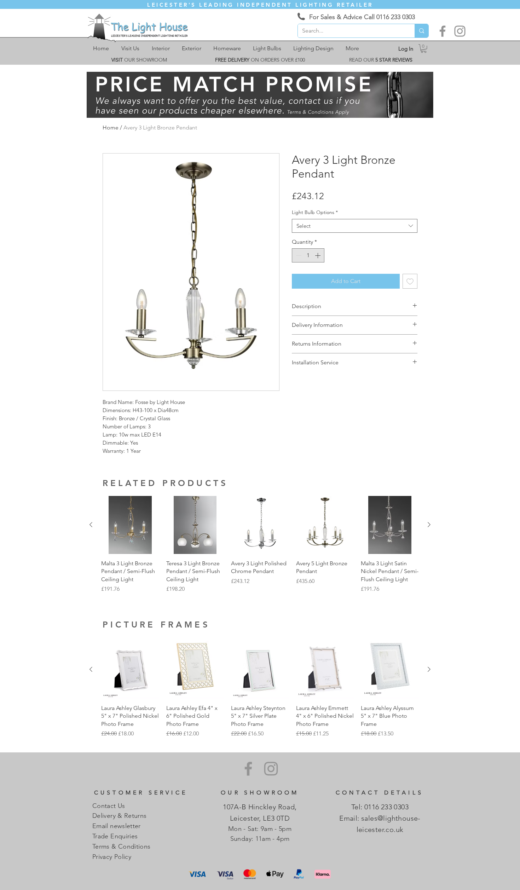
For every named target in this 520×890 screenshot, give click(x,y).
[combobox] (354, 226)
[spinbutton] (308, 255)
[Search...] (421, 30)
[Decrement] (298, 255)
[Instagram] (459, 31)
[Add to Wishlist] (410, 281)
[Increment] (318, 255)
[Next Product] (429, 524)
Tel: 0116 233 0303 (380, 807)
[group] (260, 545)
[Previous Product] (91, 524)
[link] (423, 48)
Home (111, 127)
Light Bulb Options (315, 212)
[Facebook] (442, 31)
